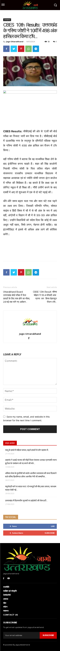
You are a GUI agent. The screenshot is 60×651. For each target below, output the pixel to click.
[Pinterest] (21, 49)
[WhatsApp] (28, 49)
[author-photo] (30, 329)
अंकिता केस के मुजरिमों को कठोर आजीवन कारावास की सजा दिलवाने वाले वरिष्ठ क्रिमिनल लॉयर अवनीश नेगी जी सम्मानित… (30, 475)
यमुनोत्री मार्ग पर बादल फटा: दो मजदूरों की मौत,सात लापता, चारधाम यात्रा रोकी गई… (30, 488)
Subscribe (50, 533)
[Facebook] (6, 49)
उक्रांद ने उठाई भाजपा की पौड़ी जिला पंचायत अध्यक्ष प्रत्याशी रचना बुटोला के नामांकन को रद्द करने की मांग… (31, 462)
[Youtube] (8, 578)
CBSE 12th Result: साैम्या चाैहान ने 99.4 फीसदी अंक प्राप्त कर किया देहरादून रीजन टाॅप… (45, 296)
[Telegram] (36, 49)
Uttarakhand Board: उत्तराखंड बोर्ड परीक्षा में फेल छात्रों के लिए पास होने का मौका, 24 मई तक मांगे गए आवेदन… (16, 296)
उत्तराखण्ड (7, 20)
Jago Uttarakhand (14, 41)
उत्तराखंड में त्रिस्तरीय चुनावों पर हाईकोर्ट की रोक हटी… (26, 500)
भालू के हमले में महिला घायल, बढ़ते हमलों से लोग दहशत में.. (27, 450)
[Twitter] (14, 49)
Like (53, 526)
